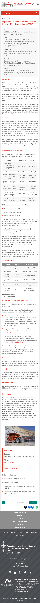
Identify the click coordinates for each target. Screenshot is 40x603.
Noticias (5, 532)
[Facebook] (25, 573)
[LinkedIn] (30, 573)
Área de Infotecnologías (20, 521)
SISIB (13, 598)
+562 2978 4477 (20, 563)
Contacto (34, 532)
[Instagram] (10, 573)
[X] (20, 573)
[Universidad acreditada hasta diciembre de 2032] (20, 585)
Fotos (20, 532)
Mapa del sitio (20, 535)
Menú (38, 4)
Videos (26, 532)
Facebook (29, 507)
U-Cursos (20, 518)
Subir (3, 504)
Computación (20, 524)
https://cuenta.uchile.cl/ (13, 333)
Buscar (33, 4)
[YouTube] (15, 573)
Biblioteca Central (20, 512)
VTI (17, 598)
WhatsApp (36, 507)
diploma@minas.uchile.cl (11, 468)
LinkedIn (32, 507)
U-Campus (20, 515)
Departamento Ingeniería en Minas (14, 478)
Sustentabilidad (20, 527)
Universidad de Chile (25, 598)
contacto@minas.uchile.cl (20, 566)
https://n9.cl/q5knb (17, 342)
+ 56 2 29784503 (9, 462)
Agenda (13, 532)
